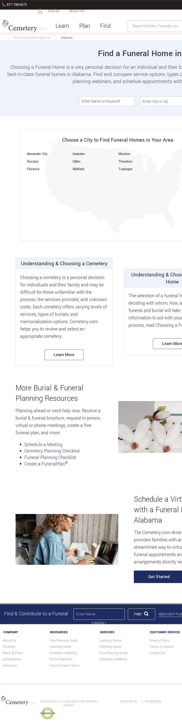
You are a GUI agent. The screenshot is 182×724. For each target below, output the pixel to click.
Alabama (66, 38)
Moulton (124, 154)
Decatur (33, 161)
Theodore (125, 161)
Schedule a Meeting (43, 444)
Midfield (78, 169)
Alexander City (37, 154)
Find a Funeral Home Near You (32, 38)
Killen (76, 161)
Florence (33, 169)
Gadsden (79, 154)
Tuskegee (125, 169)
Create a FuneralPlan (46, 464)
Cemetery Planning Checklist (52, 451)
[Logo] (24, 26)
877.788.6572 (14, 4)
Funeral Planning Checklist (50, 457)
